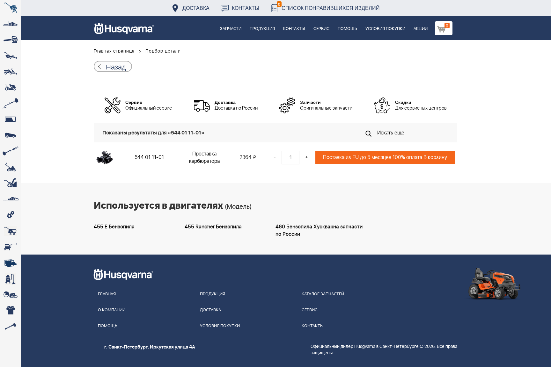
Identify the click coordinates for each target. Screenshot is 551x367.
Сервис (321, 29)
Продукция (262, 29)
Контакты (245, 7)
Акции (421, 29)
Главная (107, 294)
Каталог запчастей (323, 294)
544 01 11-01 (149, 157)
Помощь (347, 29)
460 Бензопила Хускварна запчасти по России (319, 230)
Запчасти (230, 29)
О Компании (111, 310)
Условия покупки (385, 29)
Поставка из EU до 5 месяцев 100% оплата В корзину (385, 157)
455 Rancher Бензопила (213, 227)
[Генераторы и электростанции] (10, 231)
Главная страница (114, 51)
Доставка (195, 7)
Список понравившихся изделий (329, 6)
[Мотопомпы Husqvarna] (10, 263)
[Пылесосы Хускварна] (10, 279)
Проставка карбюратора (204, 157)
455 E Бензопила (114, 227)
